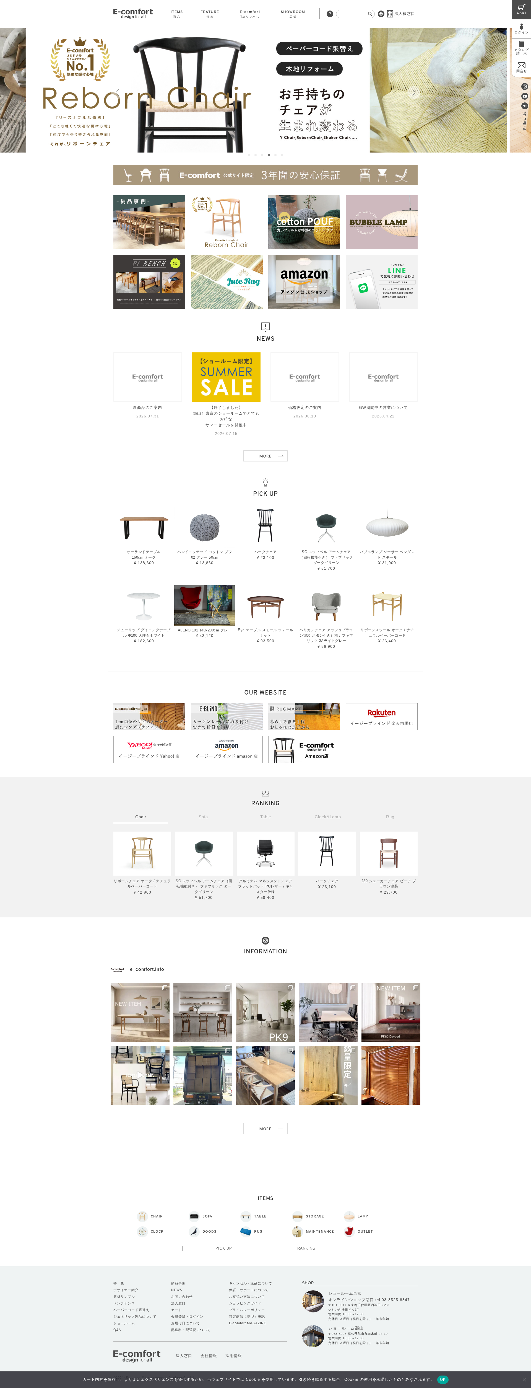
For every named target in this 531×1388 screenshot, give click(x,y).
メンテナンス (124, 1303)
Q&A (117, 1330)
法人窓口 (178, 1303)
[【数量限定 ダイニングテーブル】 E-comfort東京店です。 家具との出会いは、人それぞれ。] (328, 1075)
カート (176, 1310)
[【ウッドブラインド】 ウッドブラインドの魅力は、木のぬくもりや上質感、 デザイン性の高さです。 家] (390, 1075)
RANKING (306, 1248)
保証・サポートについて (249, 1290)
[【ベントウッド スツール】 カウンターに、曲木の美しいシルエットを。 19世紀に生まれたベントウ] (202, 1012)
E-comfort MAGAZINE (247, 1323)
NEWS (176, 1290)
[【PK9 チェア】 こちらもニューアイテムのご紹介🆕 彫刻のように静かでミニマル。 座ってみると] (265, 1012)
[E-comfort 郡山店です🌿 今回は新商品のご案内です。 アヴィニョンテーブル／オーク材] (265, 1075)
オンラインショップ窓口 (351, 1299)
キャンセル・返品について (250, 1283)
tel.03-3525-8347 (392, 1299)
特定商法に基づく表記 (247, 1317)
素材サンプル (124, 1297)
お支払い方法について (247, 1297)
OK (443, 1379)
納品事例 (178, 1283)
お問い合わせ (182, 1297)
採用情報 (233, 1355)
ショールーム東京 (344, 1293)
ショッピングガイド (245, 1303)
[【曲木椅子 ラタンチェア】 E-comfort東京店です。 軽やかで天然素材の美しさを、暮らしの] (140, 1075)
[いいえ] (524, 1379)
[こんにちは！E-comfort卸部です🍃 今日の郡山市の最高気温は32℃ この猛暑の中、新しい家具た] (202, 1075)
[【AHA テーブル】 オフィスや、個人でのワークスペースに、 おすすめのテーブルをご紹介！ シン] (328, 1012)
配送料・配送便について (191, 1330)
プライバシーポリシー (247, 1310)
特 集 (118, 1283)
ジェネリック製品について (135, 1317)
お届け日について (185, 1323)
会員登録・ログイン (187, 1317)
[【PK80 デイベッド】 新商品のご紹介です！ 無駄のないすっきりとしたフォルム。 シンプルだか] (390, 1012)
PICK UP (223, 1248)
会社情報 (209, 1355)
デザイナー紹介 (126, 1290)
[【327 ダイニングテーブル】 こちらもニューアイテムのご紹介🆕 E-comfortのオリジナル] (140, 1012)
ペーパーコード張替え (131, 1310)
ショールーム (124, 1323)
